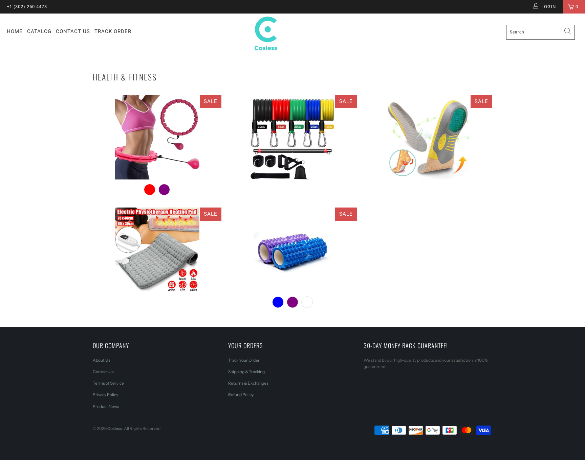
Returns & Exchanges (248, 383)
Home (15, 31)
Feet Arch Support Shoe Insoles (428, 137)
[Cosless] (292, 35)
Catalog (39, 31)
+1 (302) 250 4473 (27, 6)
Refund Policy (241, 394)
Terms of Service (108, 383)
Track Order (112, 31)
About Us (101, 360)
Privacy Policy (105, 394)
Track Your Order (244, 360)
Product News (106, 406)
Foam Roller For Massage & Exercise (292, 250)
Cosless (114, 428)
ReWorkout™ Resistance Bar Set (292, 137)
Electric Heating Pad (157, 250)
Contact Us (73, 31)
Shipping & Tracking (246, 371)
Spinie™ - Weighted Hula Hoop (157, 137)
